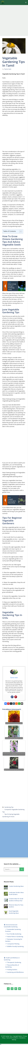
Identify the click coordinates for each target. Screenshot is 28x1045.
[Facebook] (12, 696)
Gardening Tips (8, 807)
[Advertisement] (14, 20)
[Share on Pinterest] (8, 703)
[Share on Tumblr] (14, 703)
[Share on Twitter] (11, 703)
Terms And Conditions (12, 1038)
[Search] (22, 869)
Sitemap (14, 1039)
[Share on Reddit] (16, 703)
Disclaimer (22, 1038)
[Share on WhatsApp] (19, 703)
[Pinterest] (15, 696)
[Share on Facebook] (5, 703)
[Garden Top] (3, 2)
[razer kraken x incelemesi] (14, 1044)
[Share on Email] (22, 703)
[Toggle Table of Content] (20, 231)
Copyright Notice (17, 1036)
